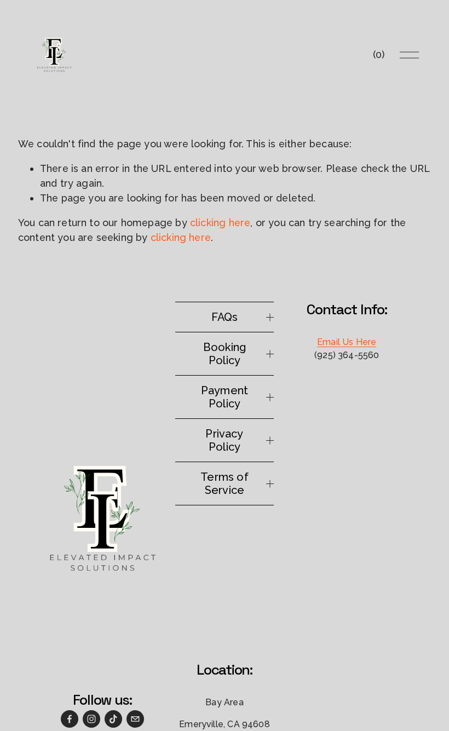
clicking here (220, 222)
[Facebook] (69, 719)
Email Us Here (346, 342)
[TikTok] (113, 719)
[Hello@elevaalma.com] (135, 719)
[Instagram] (91, 719)
